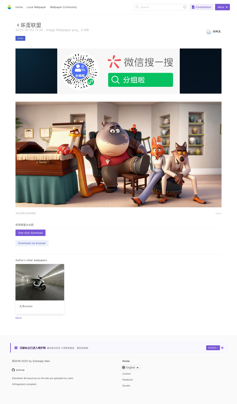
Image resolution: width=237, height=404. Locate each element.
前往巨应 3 (213, 347)
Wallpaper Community (63, 7)
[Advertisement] (118, 117)
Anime (20, 38)
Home (19, 7)
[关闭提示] (222, 348)
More (18, 317)
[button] (222, 7)
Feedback (127, 379)
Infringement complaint (24, 384)
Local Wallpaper (36, 7)
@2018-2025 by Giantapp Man (31, 361)
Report (219, 213)
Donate (126, 385)
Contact (126, 373)
